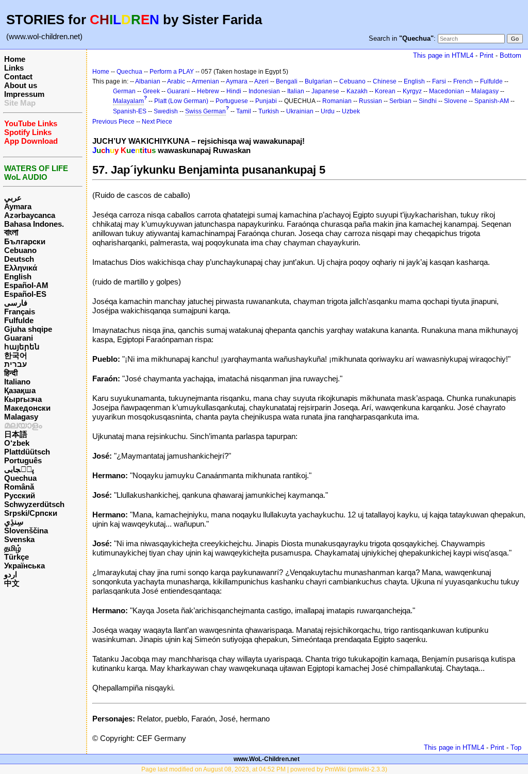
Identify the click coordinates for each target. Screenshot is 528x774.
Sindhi (428, 101)
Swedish (166, 111)
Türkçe (16, 556)
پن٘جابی (19, 469)
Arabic (176, 81)
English (17, 276)
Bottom (510, 55)
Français (19, 311)
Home (14, 59)
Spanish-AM (491, 101)
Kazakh (357, 91)
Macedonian (446, 91)
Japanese (325, 91)
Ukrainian (300, 111)
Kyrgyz (412, 91)
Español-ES (25, 294)
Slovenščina (26, 530)
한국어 (15, 355)
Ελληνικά (20, 267)
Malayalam (128, 101)
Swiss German (205, 111)
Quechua (20, 478)
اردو (10, 574)
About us (20, 85)
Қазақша (20, 390)
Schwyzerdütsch (34, 504)
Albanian (147, 81)
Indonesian (264, 91)
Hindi (233, 91)
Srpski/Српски (30, 513)
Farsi (439, 81)
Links (14, 67)
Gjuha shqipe (28, 329)
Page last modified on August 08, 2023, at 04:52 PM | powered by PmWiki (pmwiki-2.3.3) (264, 769)
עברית (15, 364)
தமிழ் (12, 548)
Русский (19, 495)
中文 (12, 583)
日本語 (15, 434)
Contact (18, 76)
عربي (13, 197)
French (463, 81)
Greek (151, 91)
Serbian (400, 101)
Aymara (17, 206)
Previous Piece (113, 121)
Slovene (455, 101)
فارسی (15, 302)
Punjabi (266, 101)
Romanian (337, 101)
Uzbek (351, 111)
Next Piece (157, 121)
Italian (295, 91)
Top (515, 747)
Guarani (18, 337)
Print (486, 55)
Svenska (19, 539)
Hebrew (208, 91)
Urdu (328, 111)
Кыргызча (23, 399)
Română (19, 486)
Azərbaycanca (29, 215)
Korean (385, 91)
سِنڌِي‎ (14, 521)
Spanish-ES (129, 111)
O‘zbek (16, 443)
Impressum (24, 94)
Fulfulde (19, 320)
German (124, 91)
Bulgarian (318, 81)
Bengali (287, 81)
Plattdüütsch (27, 451)
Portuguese (232, 101)
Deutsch (19, 259)
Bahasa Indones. (34, 224)
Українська (24, 565)
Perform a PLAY (172, 71)
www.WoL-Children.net (267, 759)
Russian (370, 101)
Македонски (27, 407)
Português (23, 460)
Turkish (268, 111)
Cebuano (20, 250)
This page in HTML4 (443, 55)
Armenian (205, 81)
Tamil (243, 111)
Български (24, 241)
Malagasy (21, 416)
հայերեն (22, 346)
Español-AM (26, 285)
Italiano (17, 381)
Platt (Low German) (181, 101)
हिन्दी (11, 372)
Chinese (385, 81)
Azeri (261, 81)
